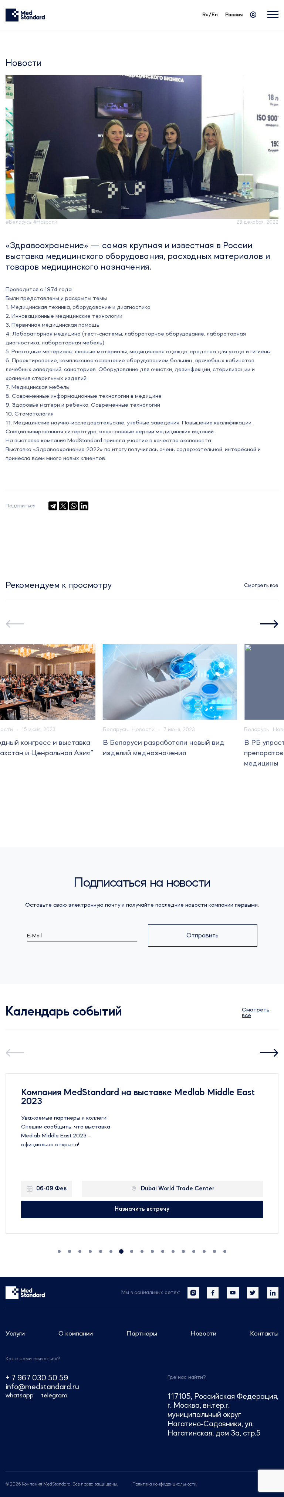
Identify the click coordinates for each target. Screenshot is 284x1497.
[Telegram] (52, 505)
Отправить (202, 935)
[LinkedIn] (84, 505)
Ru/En (210, 14)
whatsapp (20, 1395)
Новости (143, 730)
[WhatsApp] (73, 505)
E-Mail (34, 935)
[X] (63, 505)
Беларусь (115, 730)
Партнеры (141, 1333)
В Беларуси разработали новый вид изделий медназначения (163, 748)
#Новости (45, 222)
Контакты (264, 1333)
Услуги (15, 1333)
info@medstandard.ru (42, 1387)
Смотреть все (261, 585)
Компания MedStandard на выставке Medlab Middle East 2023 (138, 1097)
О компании (75, 1333)
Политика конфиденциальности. (164, 1484)
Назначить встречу (142, 1209)
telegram (54, 1395)
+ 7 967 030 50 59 (37, 1378)
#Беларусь (18, 222)
